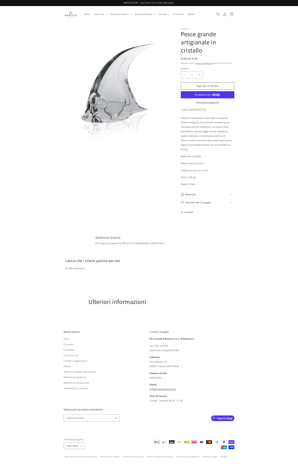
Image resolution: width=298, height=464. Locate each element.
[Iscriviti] (116, 418)
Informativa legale (210, 457)
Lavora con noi (71, 355)
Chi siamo (68, 344)
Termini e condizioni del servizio (80, 371)
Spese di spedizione (204, 63)
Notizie (67, 366)
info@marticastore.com (163, 389)
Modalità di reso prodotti (76, 382)
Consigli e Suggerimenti (75, 360)
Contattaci (69, 350)
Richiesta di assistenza (75, 377)
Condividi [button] (188, 212)
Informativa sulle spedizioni (188, 457)
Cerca (66, 338)
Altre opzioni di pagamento (207, 102)
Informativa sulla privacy (133, 457)
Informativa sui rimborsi (76, 388)
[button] (100, 14)
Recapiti (224, 457)
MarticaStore (75, 457)
